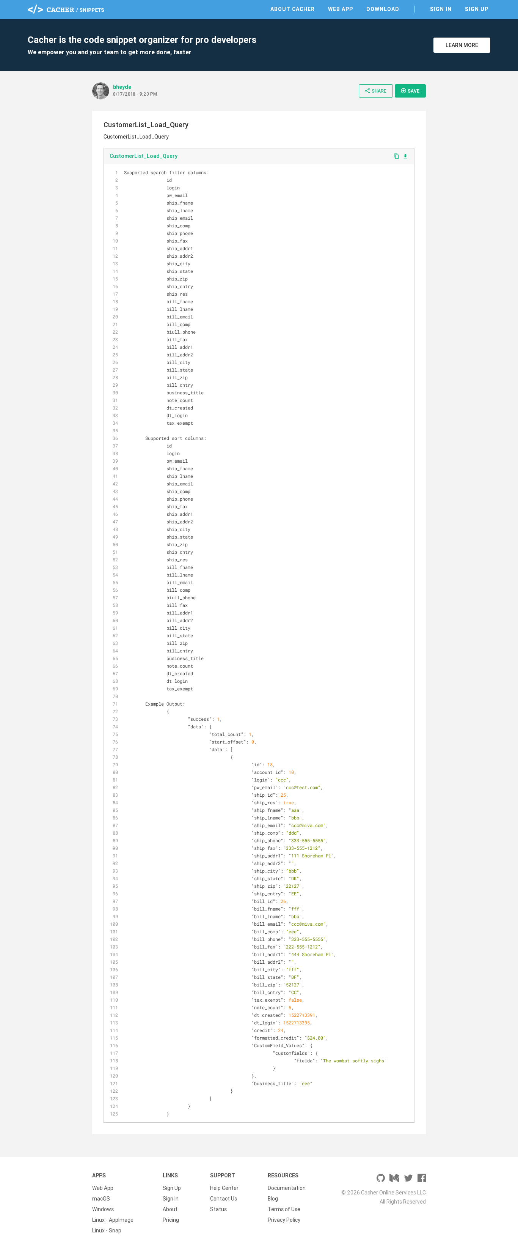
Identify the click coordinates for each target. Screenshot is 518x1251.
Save (409, 91)
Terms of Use (284, 1209)
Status (218, 1209)
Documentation (287, 1188)
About (170, 1209)
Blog (273, 1198)
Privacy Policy (284, 1219)
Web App (340, 9)
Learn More (462, 45)
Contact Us (223, 1198)
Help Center (224, 1188)
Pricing (171, 1219)
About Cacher (292, 9)
